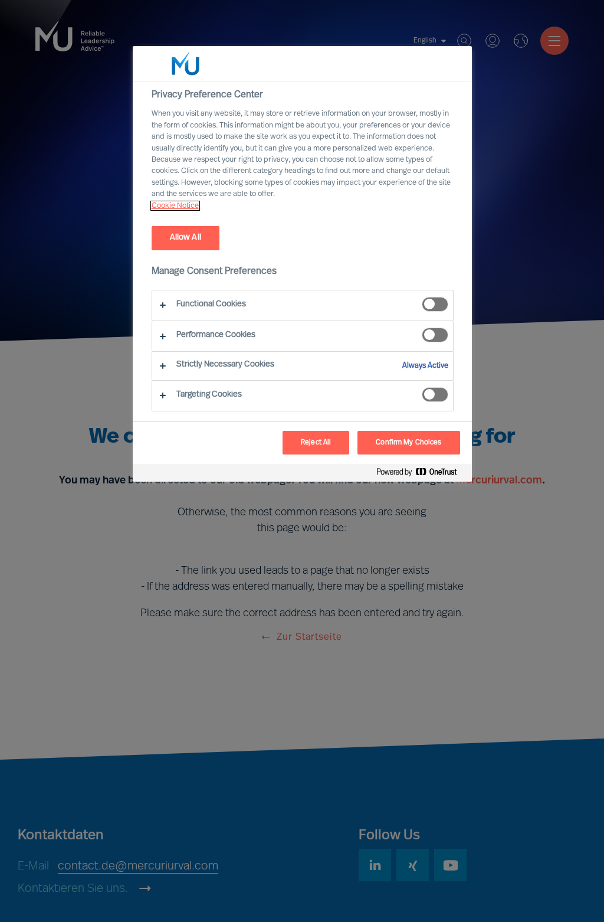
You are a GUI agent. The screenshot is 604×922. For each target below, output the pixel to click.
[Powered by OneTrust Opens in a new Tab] (421, 474)
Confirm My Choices (408, 442)
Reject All (316, 442)
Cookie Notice (175, 206)
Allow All (185, 237)
